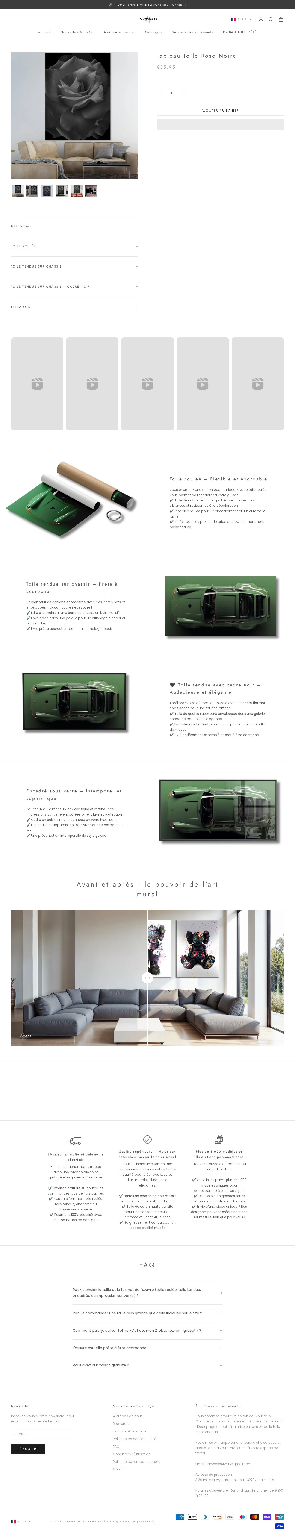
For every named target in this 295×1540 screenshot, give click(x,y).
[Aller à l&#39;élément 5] (76, 191)
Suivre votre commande (193, 32)
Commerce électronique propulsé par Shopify (120, 1521)
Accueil (44, 32)
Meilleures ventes (120, 32)
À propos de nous (128, 1416)
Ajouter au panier (220, 110)
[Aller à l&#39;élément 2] (32, 191)
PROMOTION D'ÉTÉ (240, 32)
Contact (120, 1469)
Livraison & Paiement (130, 1431)
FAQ (116, 1446)
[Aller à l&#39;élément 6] (91, 191)
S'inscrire (28, 1449)
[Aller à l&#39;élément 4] (61, 191)
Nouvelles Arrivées (78, 32)
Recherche (121, 1423)
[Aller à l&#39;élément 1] (17, 191)
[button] (220, 124)
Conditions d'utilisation (131, 1454)
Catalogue (154, 32)
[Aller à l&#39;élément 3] (47, 191)
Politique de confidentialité (134, 1439)
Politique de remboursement (136, 1461)
